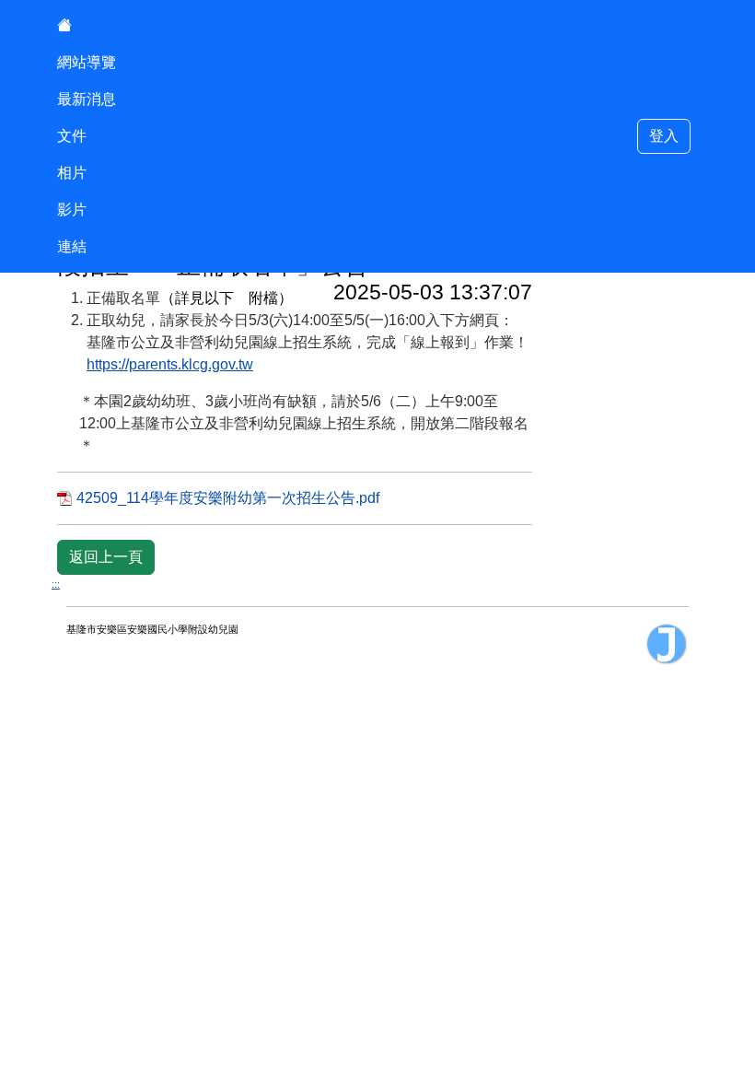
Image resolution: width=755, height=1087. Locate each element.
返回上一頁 (106, 557)
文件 (72, 136)
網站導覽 (86, 62)
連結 (72, 246)
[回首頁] (86, 25)
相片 (72, 173)
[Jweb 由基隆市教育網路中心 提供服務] (667, 644)
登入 (664, 136)
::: (56, 584)
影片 (72, 209)
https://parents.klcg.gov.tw (170, 364)
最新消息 (86, 99)
